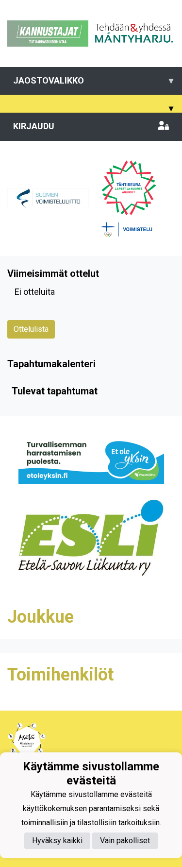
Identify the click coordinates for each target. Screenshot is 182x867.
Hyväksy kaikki (57, 840)
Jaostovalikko (93, 80)
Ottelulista (31, 329)
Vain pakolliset (125, 840)
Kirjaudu (33, 126)
